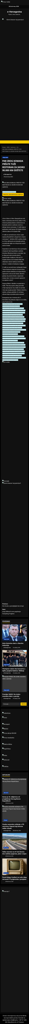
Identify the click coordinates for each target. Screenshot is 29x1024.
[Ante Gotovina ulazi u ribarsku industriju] (14, 632)
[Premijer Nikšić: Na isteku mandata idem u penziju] (14, 683)
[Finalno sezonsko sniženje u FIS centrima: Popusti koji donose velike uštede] (14, 814)
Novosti (6, 792)
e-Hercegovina (14, 11)
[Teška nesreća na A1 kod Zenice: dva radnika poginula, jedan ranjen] (14, 841)
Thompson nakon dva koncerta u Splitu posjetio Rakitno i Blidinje (13, 670)
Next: (11, 611)
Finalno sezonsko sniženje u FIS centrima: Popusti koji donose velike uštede (13, 826)
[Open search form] (26, 142)
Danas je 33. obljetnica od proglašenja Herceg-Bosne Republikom (11, 799)
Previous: (13, 605)
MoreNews (11, 1022)
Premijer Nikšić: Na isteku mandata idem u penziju (11, 695)
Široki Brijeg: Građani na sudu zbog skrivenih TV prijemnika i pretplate (14, 878)
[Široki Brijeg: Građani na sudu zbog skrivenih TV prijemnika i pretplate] (14, 866)
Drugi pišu (5, 157)
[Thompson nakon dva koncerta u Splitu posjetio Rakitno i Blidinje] (14, 658)
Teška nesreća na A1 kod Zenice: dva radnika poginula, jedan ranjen (14, 853)
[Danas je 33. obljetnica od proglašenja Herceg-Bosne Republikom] (14, 786)
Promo (5, 820)
